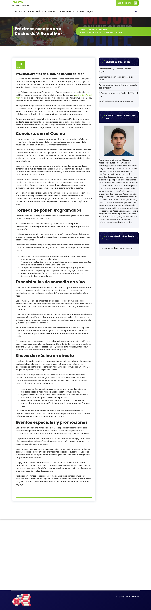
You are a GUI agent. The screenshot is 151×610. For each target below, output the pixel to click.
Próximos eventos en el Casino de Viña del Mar (118, 94)
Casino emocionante (97, 29)
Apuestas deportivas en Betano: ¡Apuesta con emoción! (118, 86)
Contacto (29, 11)
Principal (17, 11)
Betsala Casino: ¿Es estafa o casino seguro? (115, 70)
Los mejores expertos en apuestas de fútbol (116, 78)
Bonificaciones (125, 3)
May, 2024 (21, 65)
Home (82, 29)
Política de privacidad (46, 11)
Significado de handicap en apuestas (116, 101)
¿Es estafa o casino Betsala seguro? (77, 11)
